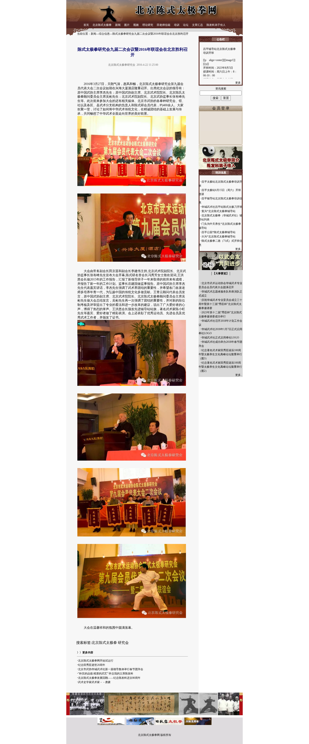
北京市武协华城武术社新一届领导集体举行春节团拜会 (110, 669)
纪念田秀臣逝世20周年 (91, 665)
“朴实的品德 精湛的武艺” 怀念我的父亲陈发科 (105, 673)
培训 (176, 25)
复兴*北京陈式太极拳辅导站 (218, 211)
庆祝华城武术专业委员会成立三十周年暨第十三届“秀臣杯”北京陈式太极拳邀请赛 (220, 304)
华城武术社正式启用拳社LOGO (220, 337)
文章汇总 (197, 25)
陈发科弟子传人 (216, 25)
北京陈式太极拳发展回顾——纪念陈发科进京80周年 (109, 677)
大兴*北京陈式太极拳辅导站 (218, 236)
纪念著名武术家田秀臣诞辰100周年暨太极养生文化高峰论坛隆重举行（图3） (220, 354)
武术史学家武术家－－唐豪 (94, 682)
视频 (136, 25)
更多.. (239, 82)
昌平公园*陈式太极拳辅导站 (218, 232)
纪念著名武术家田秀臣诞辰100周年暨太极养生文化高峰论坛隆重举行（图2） (220, 366)
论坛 (185, 25)
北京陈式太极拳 (102, 25)
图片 (127, 25)
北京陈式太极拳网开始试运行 (95, 660)
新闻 (118, 25)
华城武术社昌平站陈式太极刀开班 (222, 206)
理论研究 (147, 25)
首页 (86, 25)
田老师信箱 (163, 25)
